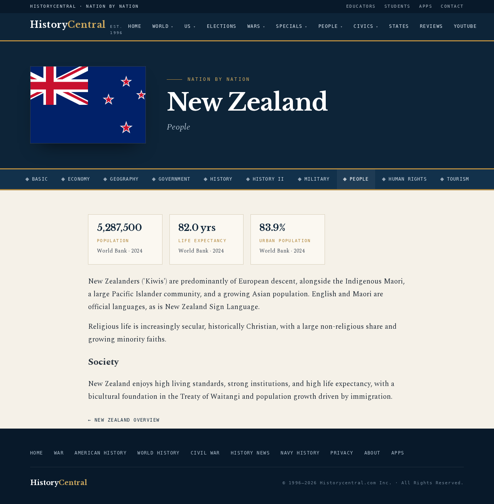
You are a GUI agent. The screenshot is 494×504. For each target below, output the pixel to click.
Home (134, 26)
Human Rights (407, 179)
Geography (124, 179)
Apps (425, 6)
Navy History (300, 453)
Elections (222, 26)
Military (317, 179)
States (399, 26)
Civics (363, 26)
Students (397, 6)
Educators (361, 6)
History (221, 179)
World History (158, 453)
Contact (452, 6)
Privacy (341, 453)
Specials (289, 26)
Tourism (458, 179)
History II (268, 179)
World (160, 26)
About (372, 453)
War (59, 453)
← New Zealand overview (124, 420)
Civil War (205, 453)
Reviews (431, 26)
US (187, 26)
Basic (40, 179)
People (328, 26)
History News (250, 453)
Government (174, 179)
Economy (79, 179)
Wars (254, 26)
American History (100, 453)
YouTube (465, 26)
